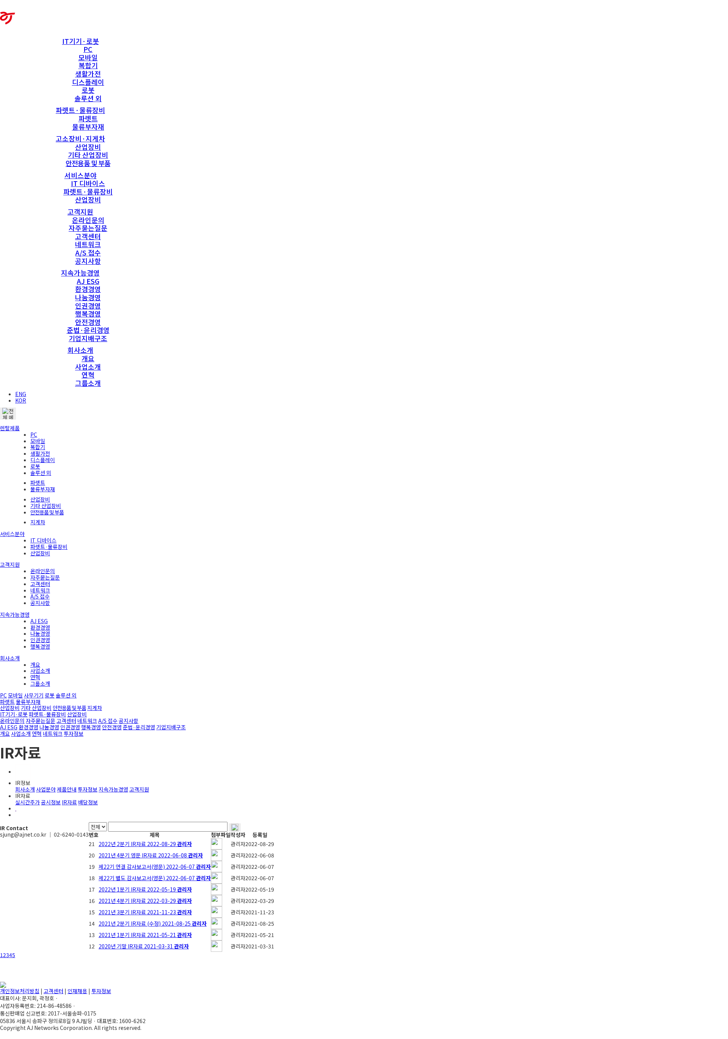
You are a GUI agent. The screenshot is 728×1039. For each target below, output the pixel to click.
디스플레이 (88, 82)
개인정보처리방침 (19, 991)
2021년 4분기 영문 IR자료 (151, 855)
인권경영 (88, 305)
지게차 (37, 522)
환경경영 (88, 289)
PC (88, 49)
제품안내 (67, 789)
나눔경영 (88, 297)
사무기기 (34, 695)
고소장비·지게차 (80, 138)
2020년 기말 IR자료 (144, 946)
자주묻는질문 (88, 228)
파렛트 (88, 118)
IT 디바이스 (88, 183)
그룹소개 (88, 383)
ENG (20, 394)
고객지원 (80, 211)
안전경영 (88, 322)
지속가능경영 (80, 272)
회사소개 (80, 350)
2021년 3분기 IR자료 (145, 912)
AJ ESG (88, 281)
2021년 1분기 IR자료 (145, 935)
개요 (88, 358)
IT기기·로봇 (80, 41)
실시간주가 (27, 802)
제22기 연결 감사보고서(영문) (155, 866)
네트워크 (88, 244)
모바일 (88, 57)
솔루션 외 (88, 98)
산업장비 (88, 147)
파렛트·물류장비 (80, 110)
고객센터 (88, 236)
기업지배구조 (88, 338)
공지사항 (88, 261)
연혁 (88, 374)
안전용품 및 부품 (88, 163)
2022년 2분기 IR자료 (145, 844)
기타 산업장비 (88, 155)
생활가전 (88, 73)
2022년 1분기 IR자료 (145, 889)
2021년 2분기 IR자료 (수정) (153, 923)
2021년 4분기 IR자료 (145, 900)
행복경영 (88, 313)
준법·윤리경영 (88, 330)
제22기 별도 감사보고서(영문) (155, 878)
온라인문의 (88, 220)
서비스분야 (80, 175)
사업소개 (88, 366)
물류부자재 (88, 127)
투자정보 (73, 733)
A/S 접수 (88, 252)
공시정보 (51, 802)
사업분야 (46, 789)
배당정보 (88, 802)
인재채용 (77, 991)
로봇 (88, 90)
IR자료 (69, 802)
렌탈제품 (10, 428)
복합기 (88, 65)
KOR (20, 400)
